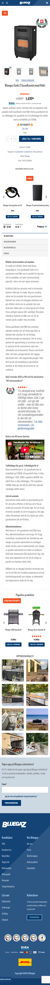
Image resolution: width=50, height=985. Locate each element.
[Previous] (6, 41)
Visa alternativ (37, 103)
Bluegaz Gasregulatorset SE (12, 205)
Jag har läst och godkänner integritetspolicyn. (21, 796)
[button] (47, 3)
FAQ (3, 843)
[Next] (44, 41)
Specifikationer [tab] (10, 242)
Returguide (6, 874)
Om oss (30, 843)
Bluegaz (27, 156)
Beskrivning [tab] (8, 236)
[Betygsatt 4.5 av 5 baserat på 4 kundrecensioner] (25, 94)
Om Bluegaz (32, 837)
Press (29, 850)
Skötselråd (6, 901)
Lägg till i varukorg (31, 138)
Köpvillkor (6, 856)
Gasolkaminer (19, 152)
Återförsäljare (32, 856)
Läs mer (25, 128)
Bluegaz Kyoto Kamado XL (36, 630)
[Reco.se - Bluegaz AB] (8, 937)
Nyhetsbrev (32, 895)
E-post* (4, 784)
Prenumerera (11, 803)
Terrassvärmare (27, 80)
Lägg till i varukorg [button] (12, 216)
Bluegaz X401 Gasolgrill (13, 630)
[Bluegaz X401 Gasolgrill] (13, 616)
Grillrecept (6, 907)
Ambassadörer (32, 862)
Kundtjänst (7, 837)
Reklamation (6, 868)
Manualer (5, 880)
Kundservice (6, 850)
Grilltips (5, 913)
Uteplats (5, 919)
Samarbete (31, 868)
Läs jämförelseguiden (26, 426)
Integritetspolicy (8, 886)
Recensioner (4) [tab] (10, 247)
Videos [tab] (6, 253)
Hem (17, 80)
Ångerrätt (5, 862)
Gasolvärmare (28, 152)
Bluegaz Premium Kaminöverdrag (37, 205)
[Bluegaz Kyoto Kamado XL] (36, 616)
